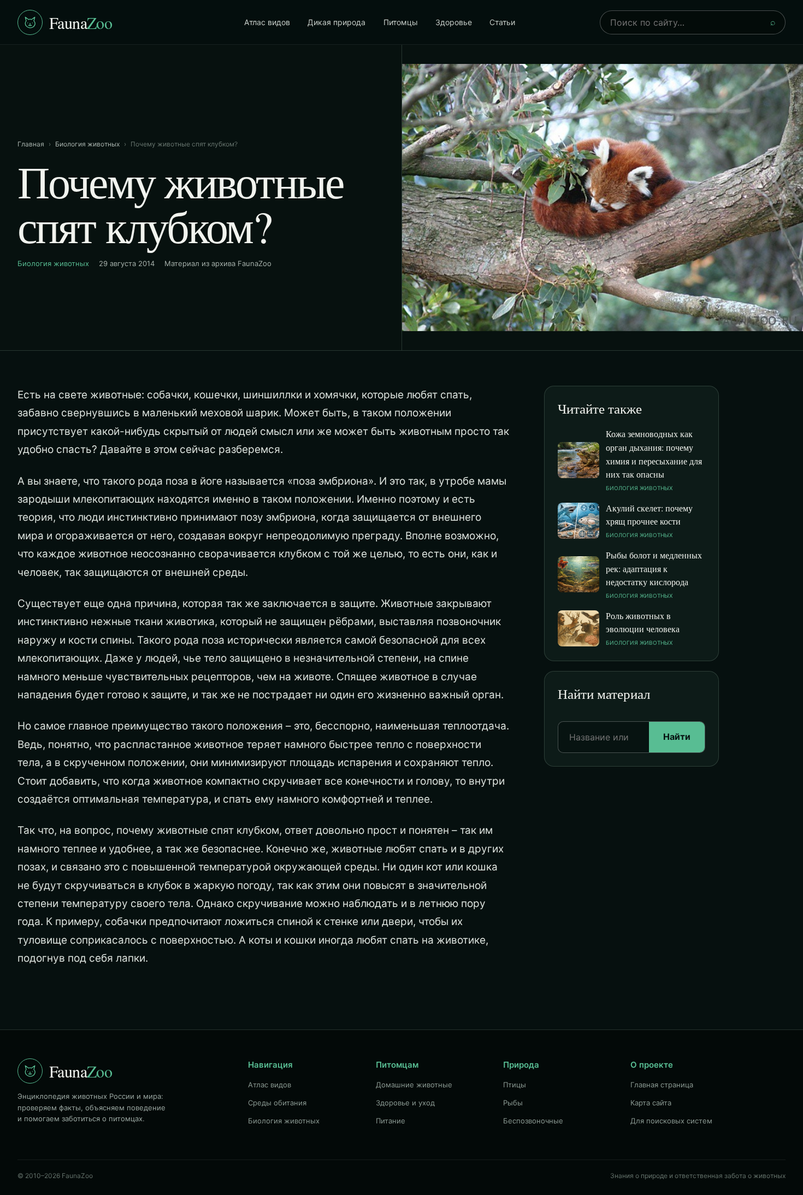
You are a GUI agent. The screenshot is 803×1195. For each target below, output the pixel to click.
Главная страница (661, 1084)
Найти (676, 736)
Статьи (502, 22)
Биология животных (87, 144)
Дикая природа (336, 22)
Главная (30, 144)
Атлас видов (267, 22)
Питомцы (400, 22)
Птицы (514, 1084)
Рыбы (513, 1102)
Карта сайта (650, 1102)
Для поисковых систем (671, 1120)
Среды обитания (277, 1102)
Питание (390, 1120)
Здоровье (453, 22)
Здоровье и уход (405, 1102)
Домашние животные (414, 1084)
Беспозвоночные (533, 1120)
